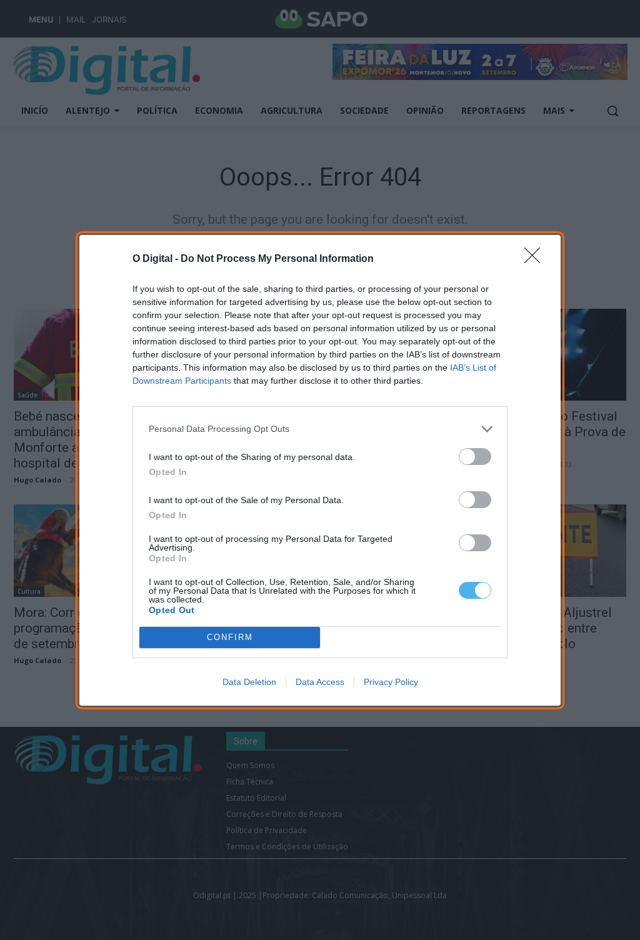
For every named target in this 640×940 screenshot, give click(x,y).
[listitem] (320, 429)
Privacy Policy (391, 682)
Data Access (320, 682)
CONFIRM (230, 637)
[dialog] (320, 470)
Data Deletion (249, 682)
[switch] (475, 456)
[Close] (536, 259)
